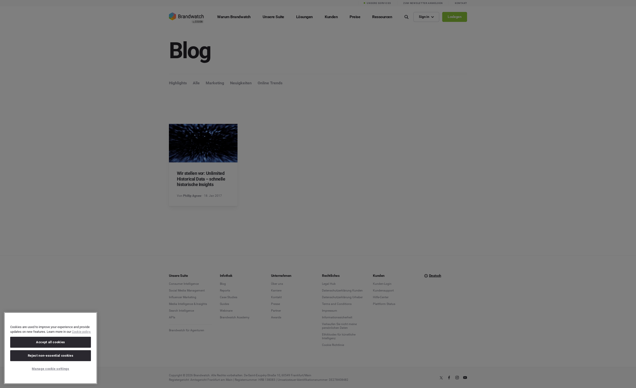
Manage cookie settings (50, 369)
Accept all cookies (50, 342)
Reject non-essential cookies (50, 355)
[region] (50, 348)
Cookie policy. (81, 332)
